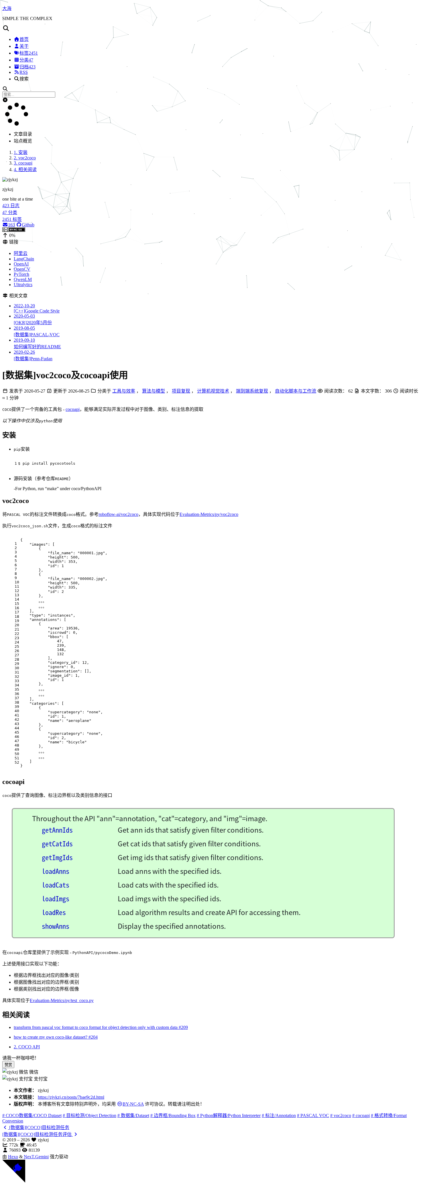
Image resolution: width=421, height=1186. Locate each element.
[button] (210, 28)
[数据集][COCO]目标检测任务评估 (37, 1134)
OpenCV (22, 269)
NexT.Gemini (36, 1156)
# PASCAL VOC (313, 1115)
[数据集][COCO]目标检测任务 (38, 1127)
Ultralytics (23, 284)
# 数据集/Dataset (133, 1115)
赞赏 (8, 1065)
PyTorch (21, 274)
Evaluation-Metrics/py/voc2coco (209, 514)
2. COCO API (27, 1046)
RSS (23, 72)
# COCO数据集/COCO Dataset (32, 1115)
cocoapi (73, 409)
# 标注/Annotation (279, 1115)
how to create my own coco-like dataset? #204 (56, 1037)
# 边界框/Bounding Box (173, 1115)
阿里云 (20, 253)
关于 (24, 46)
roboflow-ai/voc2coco (118, 514)
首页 (24, 39)
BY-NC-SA (133, 1104)
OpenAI (21, 264)
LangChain (24, 258)
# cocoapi (361, 1115)
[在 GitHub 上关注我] (13, 1181)
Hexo (13, 1156)
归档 (27, 66)
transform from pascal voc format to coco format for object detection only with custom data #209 (101, 1027)
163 (11, 224)
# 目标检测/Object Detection (89, 1115)
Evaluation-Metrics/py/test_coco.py (62, 1000)
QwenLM (23, 279)
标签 (28, 53)
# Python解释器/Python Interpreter (229, 1115)
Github (28, 224)
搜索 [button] (24, 78)
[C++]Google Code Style (37, 308)
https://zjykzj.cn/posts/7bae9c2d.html (71, 1097)
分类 (26, 60)
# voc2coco (340, 1115)
